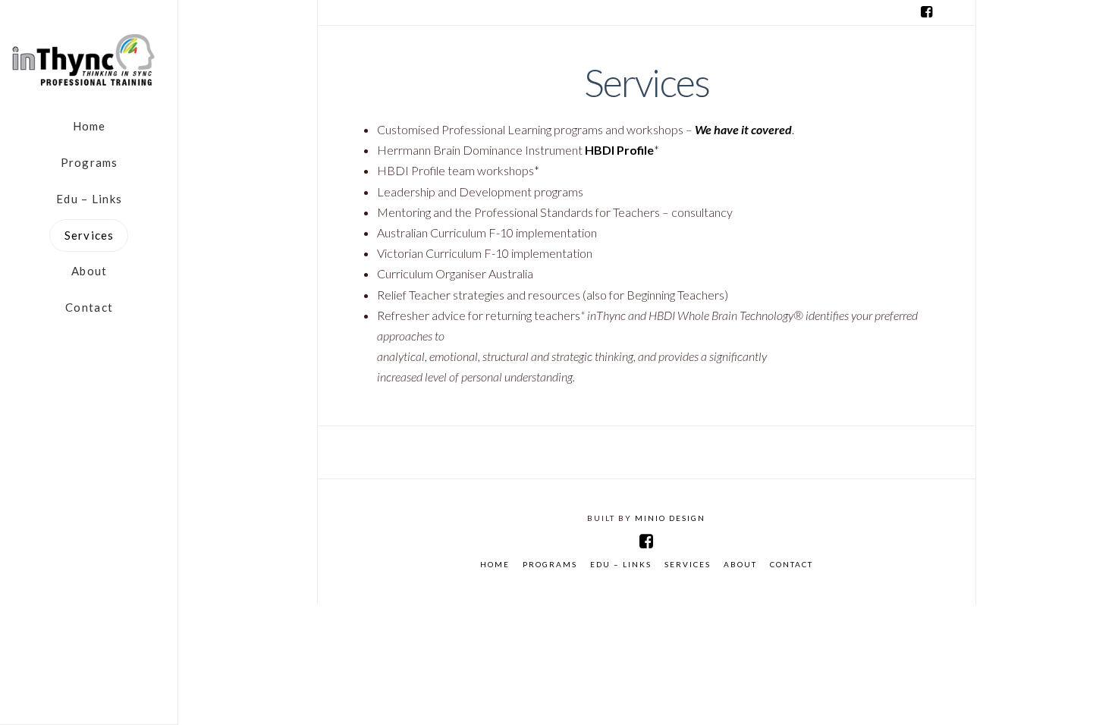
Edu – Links (621, 564)
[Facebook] (927, 12)
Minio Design (670, 518)
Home (495, 564)
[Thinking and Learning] (88, 60)
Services (687, 564)
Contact (791, 564)
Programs (550, 564)
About (740, 564)
